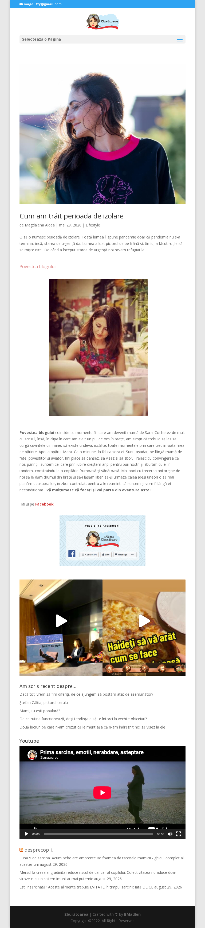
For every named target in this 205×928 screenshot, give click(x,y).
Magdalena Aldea (40, 225)
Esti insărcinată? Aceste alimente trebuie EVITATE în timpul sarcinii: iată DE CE (86, 887)
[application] (102, 792)
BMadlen (132, 914)
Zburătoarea (76, 914)
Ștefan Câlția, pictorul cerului (44, 702)
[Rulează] (26, 834)
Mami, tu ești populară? (39, 710)
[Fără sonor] (170, 834)
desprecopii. (39, 850)
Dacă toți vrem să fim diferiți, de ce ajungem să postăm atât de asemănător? (86, 694)
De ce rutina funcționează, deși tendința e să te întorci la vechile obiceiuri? (83, 718)
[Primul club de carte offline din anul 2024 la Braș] (60, 621)
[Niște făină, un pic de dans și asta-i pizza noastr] (144, 621)
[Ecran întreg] (178, 834)
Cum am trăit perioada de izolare (71, 216)
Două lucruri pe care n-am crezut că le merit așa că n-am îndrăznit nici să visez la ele (92, 727)
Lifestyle (93, 225)
